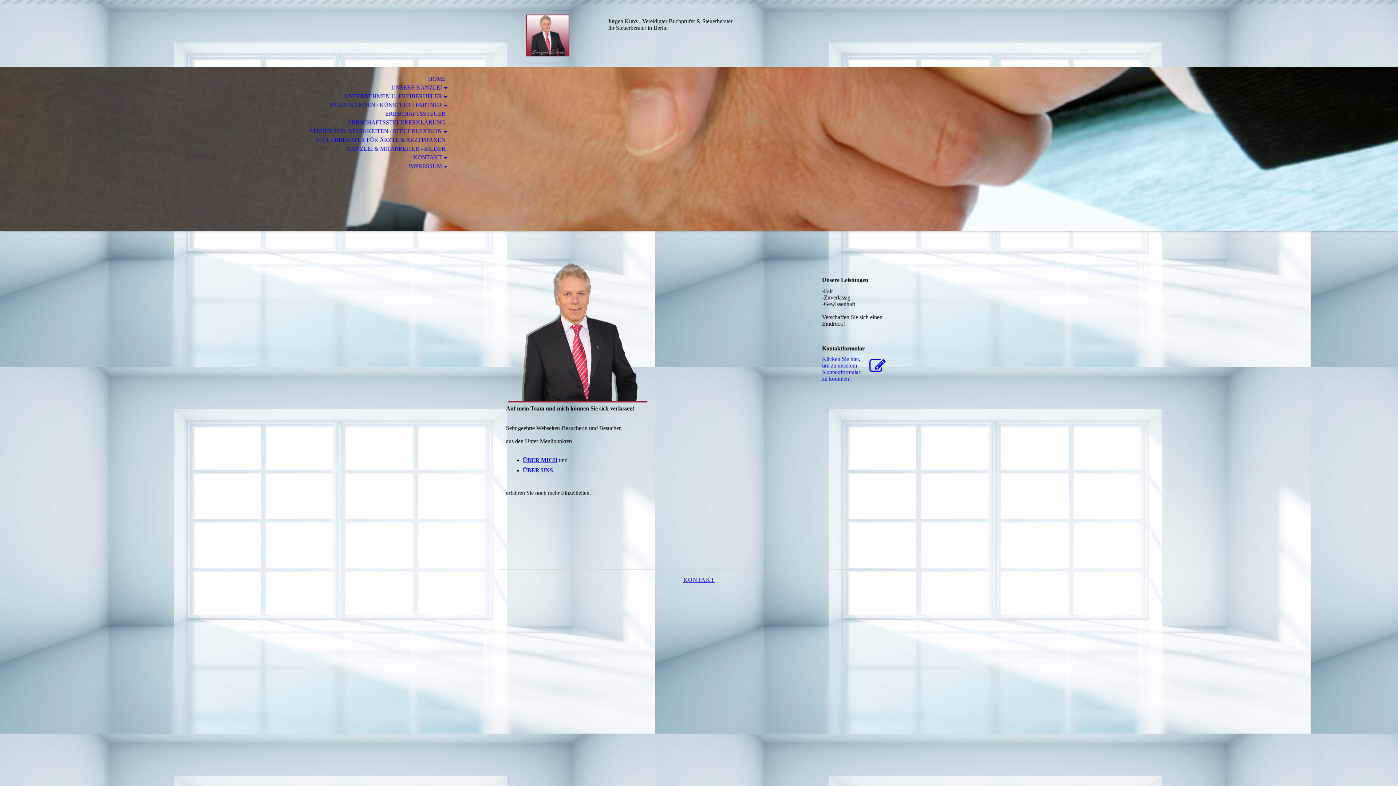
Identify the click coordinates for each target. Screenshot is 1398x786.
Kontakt (427, 157)
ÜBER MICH (540, 460)
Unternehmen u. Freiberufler (393, 96)
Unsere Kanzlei (416, 87)
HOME (435, 79)
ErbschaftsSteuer (415, 114)
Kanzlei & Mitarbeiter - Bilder (396, 149)
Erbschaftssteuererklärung (397, 122)
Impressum (425, 166)
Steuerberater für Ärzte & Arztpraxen (381, 140)
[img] (548, 35)
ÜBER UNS (538, 470)
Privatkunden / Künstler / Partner (386, 105)
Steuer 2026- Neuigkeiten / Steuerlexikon (375, 131)
